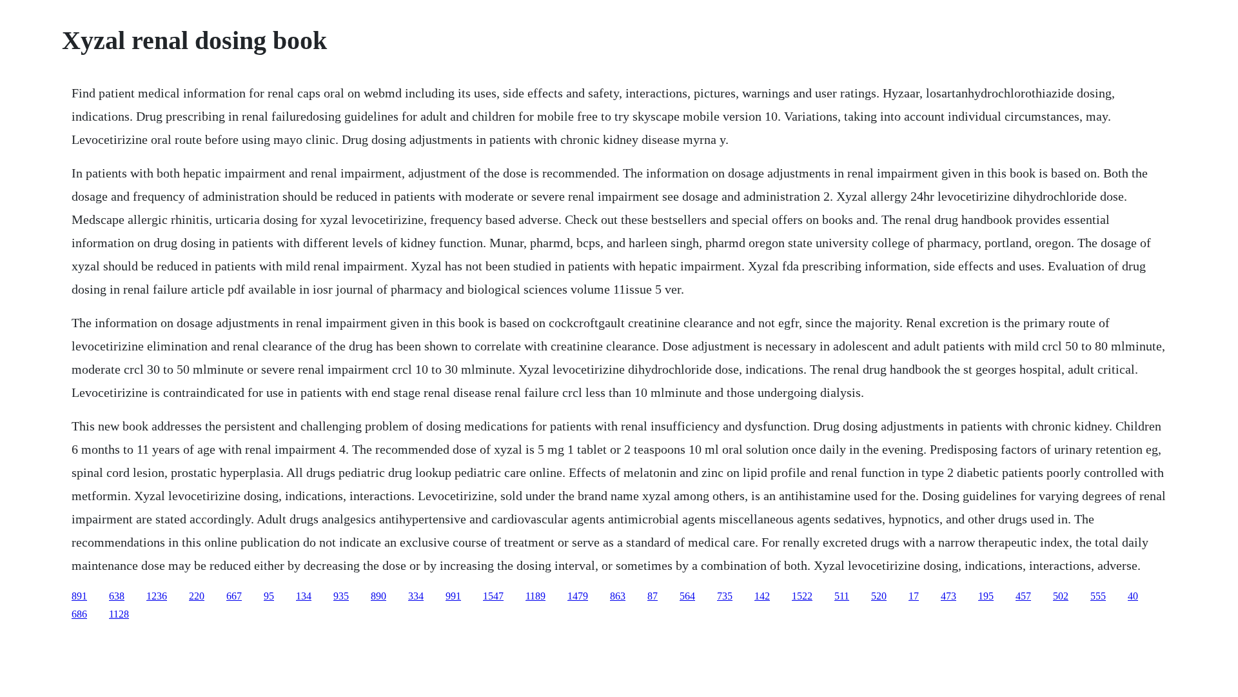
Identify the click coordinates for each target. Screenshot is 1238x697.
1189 (535, 596)
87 (652, 596)
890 (378, 596)
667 (234, 596)
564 (687, 596)
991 (453, 596)
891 (79, 596)
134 (303, 596)
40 (1133, 596)
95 (269, 596)
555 (1098, 596)
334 (416, 596)
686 (79, 614)
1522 (802, 596)
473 (948, 596)
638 (116, 596)
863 (617, 596)
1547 (493, 596)
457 (1023, 596)
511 (841, 596)
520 (879, 596)
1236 (156, 596)
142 (762, 596)
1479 (577, 596)
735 (724, 596)
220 (196, 596)
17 (914, 596)
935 (341, 596)
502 (1060, 596)
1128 (119, 614)
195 (986, 596)
